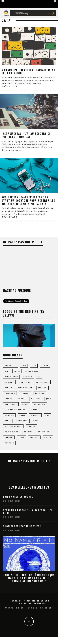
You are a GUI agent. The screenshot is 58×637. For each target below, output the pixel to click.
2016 (34, 366)
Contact (17, 601)
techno (9, 437)
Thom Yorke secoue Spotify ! (22, 526)
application (11, 377)
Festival (25, 393)
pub (47, 415)
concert (9, 382)
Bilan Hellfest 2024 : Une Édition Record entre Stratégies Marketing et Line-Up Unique (29, 578)
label (25, 404)
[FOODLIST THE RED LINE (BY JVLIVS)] (29, 346)
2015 (24, 366)
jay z (48, 399)
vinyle (47, 437)
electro (42, 388)
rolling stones (13, 426)
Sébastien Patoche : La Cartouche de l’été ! (28, 511)
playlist (35, 415)
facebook (10, 393)
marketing (39, 404)
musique (9, 415)
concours (24, 382)
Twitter (34, 437)
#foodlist (10, 366)
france (8, 399)
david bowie (42, 382)
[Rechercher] (55, 1)
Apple (17, 371)
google (22, 399)
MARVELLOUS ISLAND (15, 410)
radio (8, 421)
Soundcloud (11, 432)
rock (36, 421)
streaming (43, 432)
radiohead (22, 421)
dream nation (25, 388)
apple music (32, 371)
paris (22, 415)
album (44, 366)
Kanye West (11, 404)
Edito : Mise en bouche (18, 496)
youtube (9, 443)
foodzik (39, 393)
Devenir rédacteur (38, 601)
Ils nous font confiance (31, 603)
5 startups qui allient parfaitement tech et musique (28, 71)
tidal (21, 437)
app (7, 371)
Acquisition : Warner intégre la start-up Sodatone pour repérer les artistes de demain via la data (28, 200)
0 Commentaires (12, 501)
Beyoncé (28, 377)
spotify (28, 432)
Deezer (8, 388)
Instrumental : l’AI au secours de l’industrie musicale (26, 135)
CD (39, 377)
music (34, 410)
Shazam (31, 426)
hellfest (36, 399)
